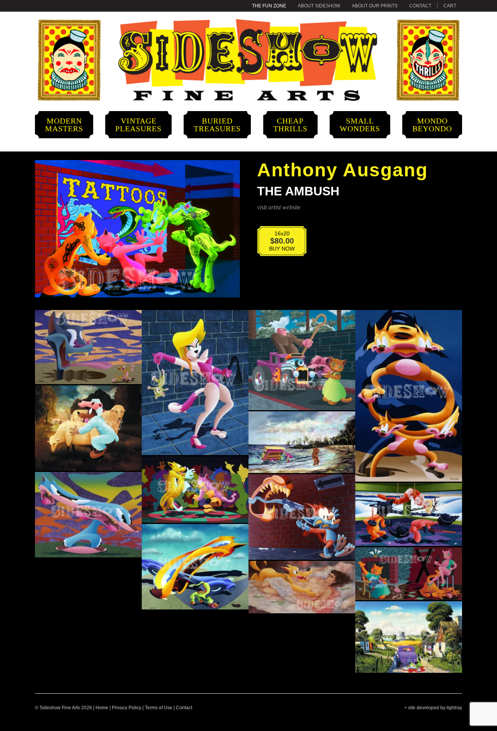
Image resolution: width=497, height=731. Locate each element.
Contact (420, 6)
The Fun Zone (269, 6)
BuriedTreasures (217, 125)
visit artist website (279, 207)
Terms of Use (158, 707)
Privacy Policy (126, 707)
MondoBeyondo (432, 125)
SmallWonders (360, 125)
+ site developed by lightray (433, 707)
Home (102, 707)
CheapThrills (290, 125)
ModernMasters (64, 125)
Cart (449, 6)
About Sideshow (319, 6)
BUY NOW (277, 242)
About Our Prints (375, 6)
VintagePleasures (138, 125)
